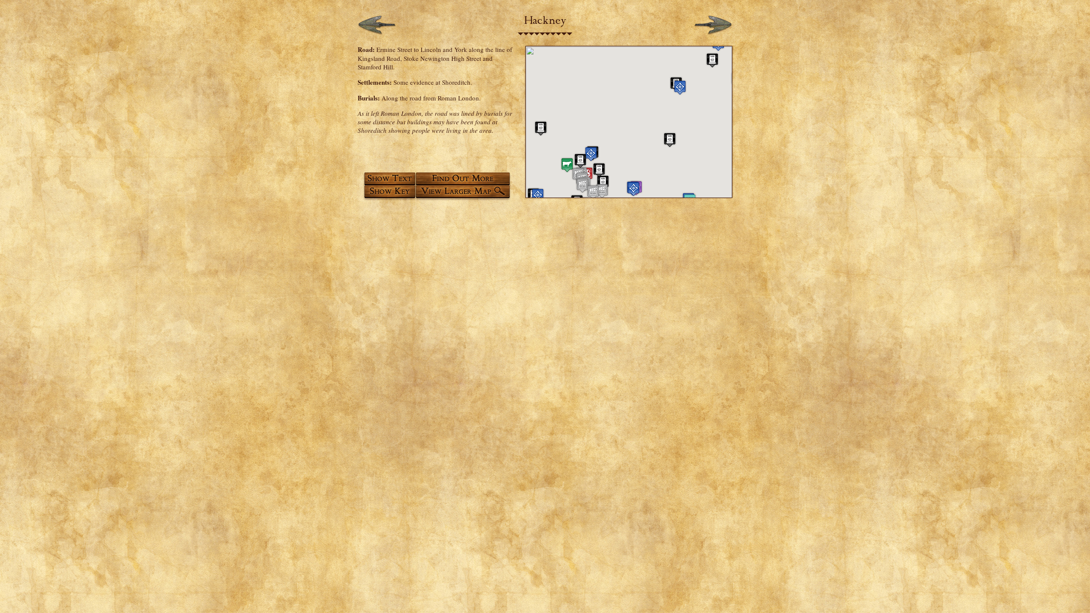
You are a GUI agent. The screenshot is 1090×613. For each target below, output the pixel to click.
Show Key (389, 193)
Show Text (389, 178)
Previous (377, 25)
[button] (538, 195)
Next (713, 25)
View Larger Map (464, 193)
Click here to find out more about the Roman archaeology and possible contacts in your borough (464, 178)
